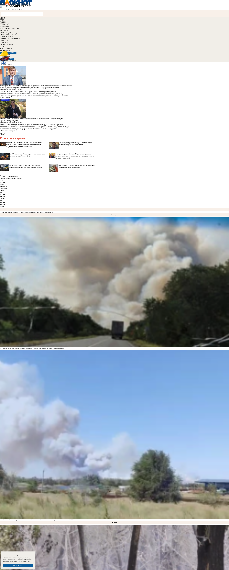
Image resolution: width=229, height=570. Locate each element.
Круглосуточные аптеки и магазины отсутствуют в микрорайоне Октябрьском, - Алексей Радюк (34, 127)
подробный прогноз (7, 178)
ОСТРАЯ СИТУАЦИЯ (7, 65)
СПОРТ (2, 46)
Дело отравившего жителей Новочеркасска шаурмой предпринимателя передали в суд (31, 94)
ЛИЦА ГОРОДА (5, 32)
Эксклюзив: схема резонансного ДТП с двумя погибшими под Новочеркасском (28, 92)
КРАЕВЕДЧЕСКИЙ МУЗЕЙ (9, 28)
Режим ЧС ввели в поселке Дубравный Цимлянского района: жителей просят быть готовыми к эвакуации (33, 348)
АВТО (2, 20)
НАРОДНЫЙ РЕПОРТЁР (9, 34)
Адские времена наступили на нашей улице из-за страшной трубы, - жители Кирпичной (31, 125)
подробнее (18, 178)
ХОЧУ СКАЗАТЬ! (6, 48)
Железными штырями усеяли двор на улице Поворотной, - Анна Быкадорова (28, 129)
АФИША (3, 22)
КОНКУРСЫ (4, 26)
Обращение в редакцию (8, 131)
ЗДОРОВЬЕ (4, 24)
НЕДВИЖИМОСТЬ (6, 36)
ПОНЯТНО (18, 565)
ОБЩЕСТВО (4, 40)
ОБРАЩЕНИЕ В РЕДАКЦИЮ (10, 38)
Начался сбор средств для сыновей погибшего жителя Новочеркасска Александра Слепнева (34, 96)
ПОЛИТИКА (4, 42)
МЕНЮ (2, 18)
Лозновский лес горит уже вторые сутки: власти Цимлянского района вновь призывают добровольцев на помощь (36, 520)
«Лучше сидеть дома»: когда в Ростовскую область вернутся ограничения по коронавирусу (26, 212)
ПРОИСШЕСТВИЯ (6, 44)
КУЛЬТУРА (4, 30)
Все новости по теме (7, 90)
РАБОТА (13, 53)
